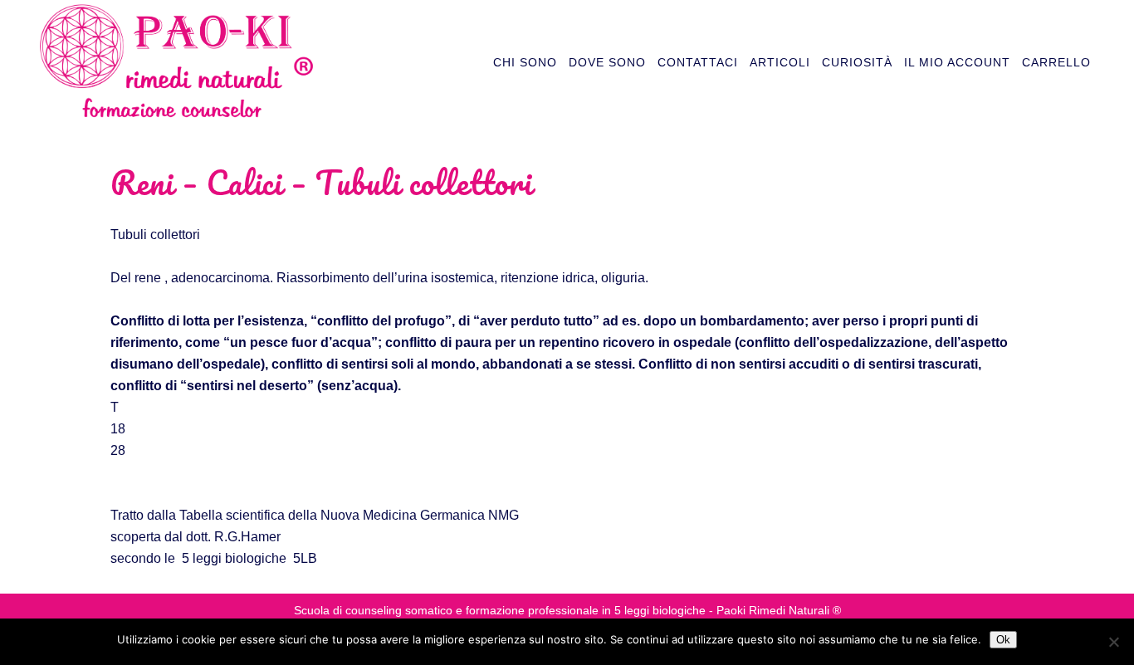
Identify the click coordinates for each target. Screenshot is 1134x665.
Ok (1003, 639)
